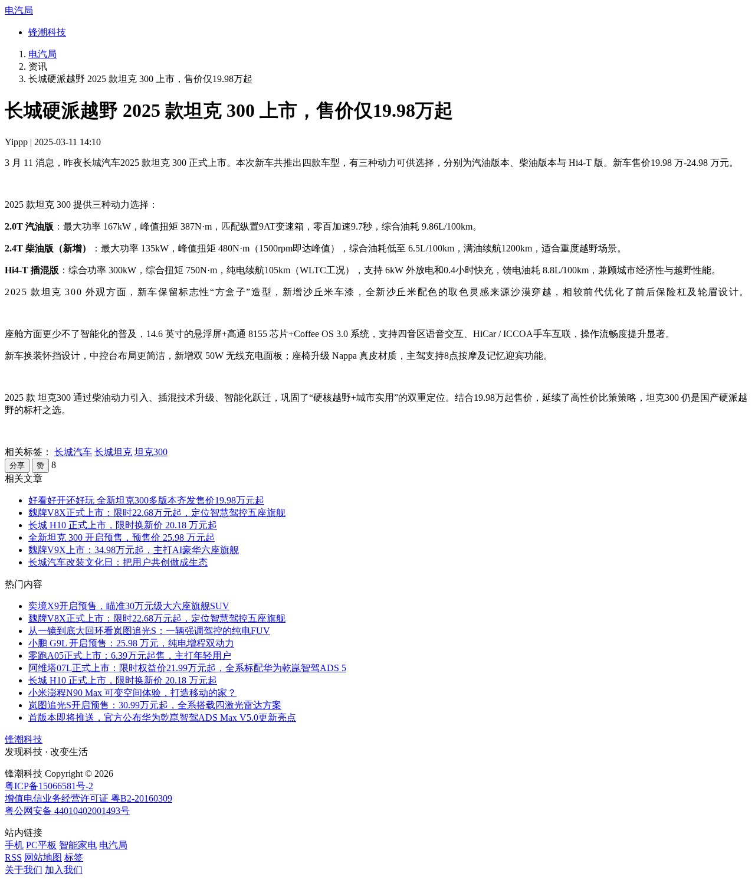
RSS (13, 857)
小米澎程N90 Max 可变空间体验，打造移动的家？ (132, 693)
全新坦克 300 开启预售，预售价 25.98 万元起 (121, 537)
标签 (73, 857)
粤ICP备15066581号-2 (49, 786)
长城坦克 (113, 452)
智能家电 (78, 845)
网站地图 (43, 857)
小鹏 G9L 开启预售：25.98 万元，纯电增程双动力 (131, 643)
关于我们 (23, 870)
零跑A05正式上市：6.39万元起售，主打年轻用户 (129, 655)
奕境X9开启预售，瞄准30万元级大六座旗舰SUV (128, 606)
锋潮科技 (47, 32)
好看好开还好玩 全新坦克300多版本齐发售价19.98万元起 (146, 500)
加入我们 (64, 870)
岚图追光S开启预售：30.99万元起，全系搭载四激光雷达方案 (154, 705)
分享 (17, 465)
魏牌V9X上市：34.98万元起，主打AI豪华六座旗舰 (133, 550)
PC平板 (41, 845)
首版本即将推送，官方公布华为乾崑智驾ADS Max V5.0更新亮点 (162, 717)
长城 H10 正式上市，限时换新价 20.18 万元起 (122, 525)
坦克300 (151, 452)
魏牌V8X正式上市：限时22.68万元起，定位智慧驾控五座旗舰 (156, 513)
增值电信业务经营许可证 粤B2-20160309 (88, 798)
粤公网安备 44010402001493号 (67, 811)
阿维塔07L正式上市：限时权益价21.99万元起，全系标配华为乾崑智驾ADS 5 (187, 668)
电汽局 (19, 10)
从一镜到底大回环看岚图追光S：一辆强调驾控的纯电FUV (149, 631)
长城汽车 (73, 452)
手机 (14, 845)
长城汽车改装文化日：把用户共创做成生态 (118, 562)
